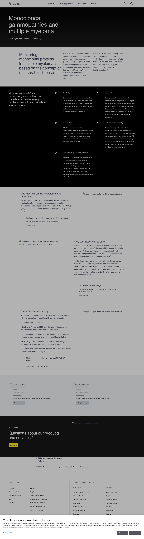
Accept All (135, 533)
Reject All (122, 533)
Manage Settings (8, 533)
